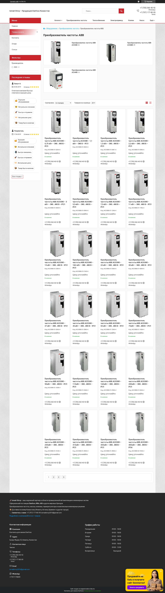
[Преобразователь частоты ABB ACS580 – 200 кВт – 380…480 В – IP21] (140, 362)
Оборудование (51, 28)
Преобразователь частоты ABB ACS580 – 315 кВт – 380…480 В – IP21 (83, 443)
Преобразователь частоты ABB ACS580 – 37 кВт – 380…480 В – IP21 (56, 323)
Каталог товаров (34, 516)
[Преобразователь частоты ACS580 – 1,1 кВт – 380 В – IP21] (84, 122)
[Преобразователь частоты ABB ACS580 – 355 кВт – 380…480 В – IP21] (112, 423)
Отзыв (14, 44)
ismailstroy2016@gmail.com (20, 569)
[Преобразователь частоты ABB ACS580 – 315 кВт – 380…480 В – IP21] (84, 423)
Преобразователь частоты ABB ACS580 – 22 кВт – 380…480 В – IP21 (112, 262)
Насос (142, 20)
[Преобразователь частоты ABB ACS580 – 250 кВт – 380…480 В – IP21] (56, 423)
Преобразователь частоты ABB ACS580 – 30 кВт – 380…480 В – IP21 (140, 262)
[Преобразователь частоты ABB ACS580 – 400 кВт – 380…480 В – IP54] (140, 423)
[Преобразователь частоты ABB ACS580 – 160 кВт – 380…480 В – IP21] (112, 362)
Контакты (15, 38)
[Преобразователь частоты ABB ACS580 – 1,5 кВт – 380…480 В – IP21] (112, 122)
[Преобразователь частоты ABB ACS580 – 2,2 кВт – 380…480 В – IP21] (140, 122)
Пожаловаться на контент (92, 591)
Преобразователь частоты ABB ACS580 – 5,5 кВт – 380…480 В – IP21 (83, 203)
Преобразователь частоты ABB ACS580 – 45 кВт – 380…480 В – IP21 (84, 323)
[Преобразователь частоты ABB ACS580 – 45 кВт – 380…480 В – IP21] (84, 304)
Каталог (58, 20)
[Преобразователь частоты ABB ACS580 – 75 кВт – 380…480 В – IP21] (140, 304)
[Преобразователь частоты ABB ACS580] (56, 52)
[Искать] (121, 11)
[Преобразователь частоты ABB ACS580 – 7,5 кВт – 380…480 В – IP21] (112, 183)
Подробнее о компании (18, 516)
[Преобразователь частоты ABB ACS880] (111, 52)
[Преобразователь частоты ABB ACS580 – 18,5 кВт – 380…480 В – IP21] (84, 243)
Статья (14, 50)
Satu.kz (92, 589)
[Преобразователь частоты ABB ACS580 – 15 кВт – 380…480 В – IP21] (56, 243)
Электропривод (116, 20)
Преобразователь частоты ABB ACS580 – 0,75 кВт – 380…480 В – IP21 (55, 142)
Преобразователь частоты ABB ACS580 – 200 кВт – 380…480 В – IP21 (139, 383)
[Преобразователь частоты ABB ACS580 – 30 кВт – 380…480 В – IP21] (140, 243)
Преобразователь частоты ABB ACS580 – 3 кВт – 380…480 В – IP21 (56, 202)
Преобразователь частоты (76, 20)
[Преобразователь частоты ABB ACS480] (56, 79)
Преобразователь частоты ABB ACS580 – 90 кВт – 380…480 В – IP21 (56, 381)
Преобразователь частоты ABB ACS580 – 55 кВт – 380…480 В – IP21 (112, 323)
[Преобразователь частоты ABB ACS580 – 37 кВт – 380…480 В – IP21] (56, 304)
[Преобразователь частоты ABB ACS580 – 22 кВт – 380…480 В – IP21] (112, 243)
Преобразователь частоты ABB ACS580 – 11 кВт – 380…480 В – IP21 (140, 202)
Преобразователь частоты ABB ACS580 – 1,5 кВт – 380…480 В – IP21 (111, 142)
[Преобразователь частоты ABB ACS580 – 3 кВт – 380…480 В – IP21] (56, 183)
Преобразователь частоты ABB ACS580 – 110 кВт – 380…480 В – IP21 (83, 383)
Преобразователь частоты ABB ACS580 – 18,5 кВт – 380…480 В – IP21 (83, 264)
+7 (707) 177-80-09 (34, 513)
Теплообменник (99, 20)
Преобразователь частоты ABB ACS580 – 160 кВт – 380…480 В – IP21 (111, 383)
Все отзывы (16, 177)
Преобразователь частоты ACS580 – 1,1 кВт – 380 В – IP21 (82, 141)
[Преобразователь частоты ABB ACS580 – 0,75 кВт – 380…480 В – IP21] (56, 122)
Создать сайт (14, 1)
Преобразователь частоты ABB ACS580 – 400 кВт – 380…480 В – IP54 (139, 443)
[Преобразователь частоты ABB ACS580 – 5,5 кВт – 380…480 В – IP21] (84, 183)
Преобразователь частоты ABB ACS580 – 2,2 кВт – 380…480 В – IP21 (139, 142)
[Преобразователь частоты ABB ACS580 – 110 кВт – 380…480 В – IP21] (84, 362)
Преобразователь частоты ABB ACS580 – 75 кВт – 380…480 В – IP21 (140, 323)
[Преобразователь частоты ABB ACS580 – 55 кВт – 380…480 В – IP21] (112, 304)
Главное (15, 26)
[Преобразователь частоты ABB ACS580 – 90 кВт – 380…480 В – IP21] (56, 362)
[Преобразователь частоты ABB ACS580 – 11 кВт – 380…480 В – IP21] (140, 183)
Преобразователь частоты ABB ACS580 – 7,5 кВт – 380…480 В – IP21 (111, 203)
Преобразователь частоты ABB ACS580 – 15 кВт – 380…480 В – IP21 (56, 262)
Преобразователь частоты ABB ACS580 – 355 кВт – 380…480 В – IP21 (111, 443)
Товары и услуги (18, 32)
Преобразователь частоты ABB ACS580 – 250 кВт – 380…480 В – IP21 (55, 443)
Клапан (131, 20)
